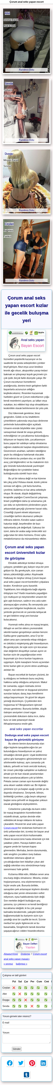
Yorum (6, 1032)
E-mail (6, 1022)
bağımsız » (21, 964)
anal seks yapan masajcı (16, 959)
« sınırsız (8, 964)
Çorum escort (11, 828)
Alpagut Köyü (11, 954)
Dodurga (25, 954)
